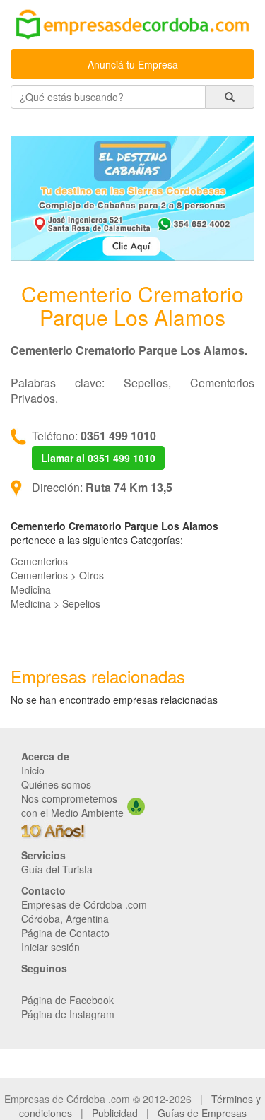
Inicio (33, 770)
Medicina (31, 589)
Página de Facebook (67, 1000)
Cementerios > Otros (57, 575)
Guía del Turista (57, 869)
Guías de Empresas (202, 1113)
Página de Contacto (65, 933)
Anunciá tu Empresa (133, 64)
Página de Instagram (67, 1014)
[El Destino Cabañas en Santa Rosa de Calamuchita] (132, 196)
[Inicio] (132, 25)
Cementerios (39, 561)
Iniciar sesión (50, 947)
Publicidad (115, 1113)
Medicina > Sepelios (55, 603)
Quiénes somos (56, 784)
